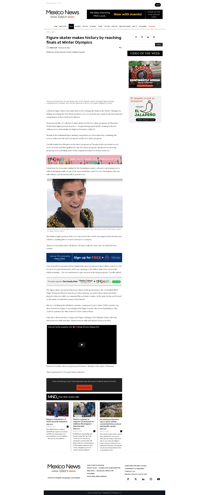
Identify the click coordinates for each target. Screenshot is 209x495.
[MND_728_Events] (125, 21)
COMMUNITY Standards (134, 468)
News (53, 32)
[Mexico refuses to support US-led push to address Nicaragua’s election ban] (84, 409)
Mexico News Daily (94, 493)
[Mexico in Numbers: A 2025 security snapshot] (57, 409)
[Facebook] (136, 37)
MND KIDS (91, 471)
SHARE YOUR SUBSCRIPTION (109, 468)
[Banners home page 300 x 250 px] (145, 90)
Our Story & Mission (95, 465)
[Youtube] (158, 479)
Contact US (130, 471)
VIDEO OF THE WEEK (145, 53)
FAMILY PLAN (92, 468)
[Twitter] (142, 37)
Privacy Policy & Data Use (136, 474)
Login (158, 5)
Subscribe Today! (84, 387)
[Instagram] (154, 37)
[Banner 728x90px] (84, 159)
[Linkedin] (148, 37)
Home (48, 32)
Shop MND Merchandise (97, 476)
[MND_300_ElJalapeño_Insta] (145, 125)
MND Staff (53, 48)
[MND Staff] (48, 47)
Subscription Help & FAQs (135, 466)
